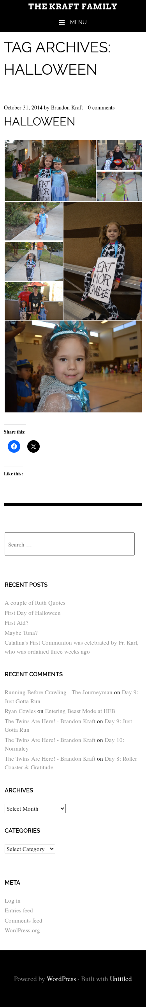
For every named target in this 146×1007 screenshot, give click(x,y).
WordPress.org (22, 930)
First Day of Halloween (33, 612)
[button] (50, 170)
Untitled (121, 978)
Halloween (39, 121)
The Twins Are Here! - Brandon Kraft (50, 721)
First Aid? (16, 622)
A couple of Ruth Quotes (35, 602)
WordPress (61, 978)
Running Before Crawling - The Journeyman (59, 692)
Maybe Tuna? (21, 632)
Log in (13, 900)
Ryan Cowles (20, 711)
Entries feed (19, 910)
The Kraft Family (73, 6)
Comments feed (23, 920)
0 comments (101, 107)
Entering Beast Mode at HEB (80, 711)
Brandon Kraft (67, 107)
